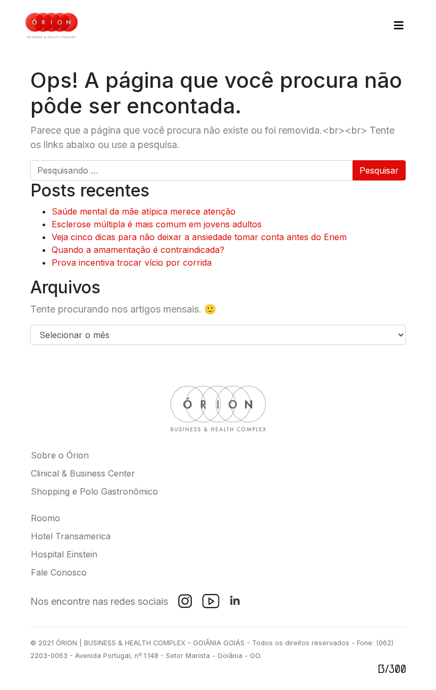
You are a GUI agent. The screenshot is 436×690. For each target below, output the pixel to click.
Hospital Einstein (64, 554)
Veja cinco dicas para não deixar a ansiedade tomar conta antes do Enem (199, 237)
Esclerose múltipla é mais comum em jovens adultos (157, 224)
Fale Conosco (59, 572)
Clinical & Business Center (83, 473)
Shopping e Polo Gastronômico (94, 491)
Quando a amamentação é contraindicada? (138, 249)
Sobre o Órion (60, 455)
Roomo (45, 518)
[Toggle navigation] (398, 26)
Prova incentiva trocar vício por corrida (132, 262)
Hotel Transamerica (71, 536)
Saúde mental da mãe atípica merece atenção (144, 211)
